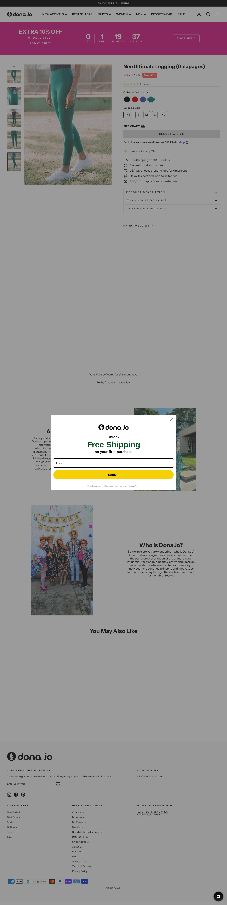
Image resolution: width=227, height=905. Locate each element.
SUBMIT (113, 474)
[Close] (172, 419)
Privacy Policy (133, 486)
